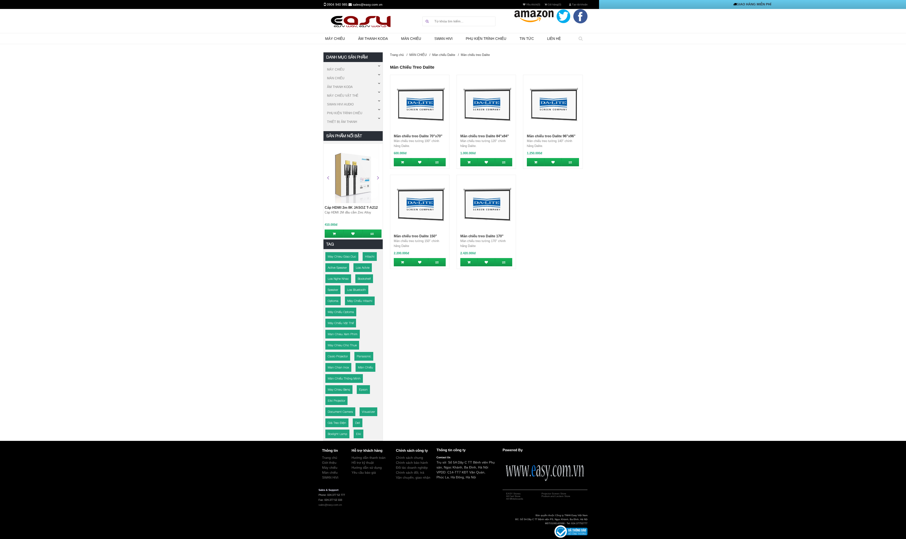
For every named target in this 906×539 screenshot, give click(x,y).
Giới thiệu (329, 462)
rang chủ (330, 458)
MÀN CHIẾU (335, 78)
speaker (333, 290)
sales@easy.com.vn (367, 4)
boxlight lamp (337, 434)
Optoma (333, 301)
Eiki (358, 434)
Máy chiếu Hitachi (359, 301)
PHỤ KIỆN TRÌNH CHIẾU (344, 113)
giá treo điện (337, 423)
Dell (357, 423)
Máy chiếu (335, 39)
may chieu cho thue (342, 345)
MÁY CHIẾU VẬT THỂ (342, 95)
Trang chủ (397, 55)
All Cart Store (513, 496)
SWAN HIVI (443, 39)
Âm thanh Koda (373, 39)
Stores (516, 493)
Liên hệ (554, 39)
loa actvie (362, 267)
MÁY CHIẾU (335, 69)
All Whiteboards (514, 498)
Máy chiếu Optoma (341, 312)
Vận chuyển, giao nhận (413, 477)
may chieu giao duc (342, 256)
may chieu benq (339, 389)
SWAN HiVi (330, 477)
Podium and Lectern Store (555, 496)
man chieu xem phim (342, 334)
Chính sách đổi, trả (410, 472)
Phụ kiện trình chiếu (486, 39)
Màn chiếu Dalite (443, 55)
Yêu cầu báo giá (364, 472)
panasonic (364, 356)
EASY (509, 493)
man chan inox (338, 367)
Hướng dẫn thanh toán (369, 458)
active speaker (337, 267)
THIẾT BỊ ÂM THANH (342, 122)
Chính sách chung (409, 458)
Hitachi (369, 256)
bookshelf (364, 278)
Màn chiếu (411, 39)
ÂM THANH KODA (340, 87)
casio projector (338, 356)
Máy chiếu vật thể (341, 323)
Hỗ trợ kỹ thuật (363, 462)
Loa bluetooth (356, 290)
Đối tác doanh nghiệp (412, 467)
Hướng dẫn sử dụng (367, 467)
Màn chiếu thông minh (344, 378)
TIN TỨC (527, 39)
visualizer (368, 412)
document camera (340, 412)
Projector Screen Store (553, 493)
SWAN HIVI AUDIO (340, 104)
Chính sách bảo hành (412, 462)
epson (363, 389)
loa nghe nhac (338, 278)
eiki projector (336, 400)
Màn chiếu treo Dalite (475, 55)
